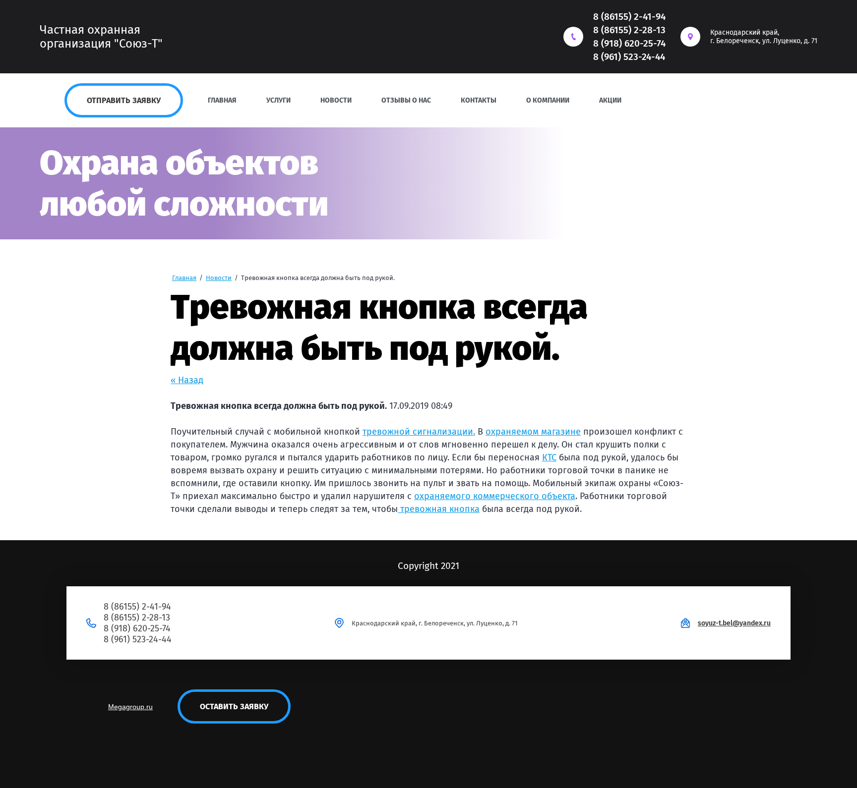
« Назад (187, 380)
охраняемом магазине (533, 431)
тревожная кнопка (440, 509)
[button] (123, 100)
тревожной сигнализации (418, 431)
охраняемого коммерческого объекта (494, 496)
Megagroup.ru (130, 707)
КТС (549, 457)
